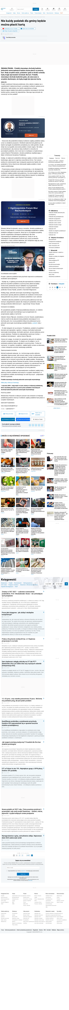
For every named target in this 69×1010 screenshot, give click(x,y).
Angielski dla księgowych (7, 586)
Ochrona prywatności (10, 930)
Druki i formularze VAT (54, 245)
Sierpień (61, 284)
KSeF (61, 13)
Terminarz (54, 284)
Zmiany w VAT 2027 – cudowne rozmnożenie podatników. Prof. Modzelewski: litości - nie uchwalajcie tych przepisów (56, 161)
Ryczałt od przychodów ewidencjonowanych (54, 265)
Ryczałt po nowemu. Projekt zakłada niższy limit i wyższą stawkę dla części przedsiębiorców (57, 192)
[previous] (14, 855)
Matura (13, 921)
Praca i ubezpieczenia (39, 899)
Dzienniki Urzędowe (27, 916)
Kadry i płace (4, 919)
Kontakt (49, 930)
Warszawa (31, 214)
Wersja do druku (9, 413)
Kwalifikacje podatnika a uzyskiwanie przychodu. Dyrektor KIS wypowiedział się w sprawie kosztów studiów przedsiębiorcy (57, 169)
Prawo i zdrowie (26, 905)
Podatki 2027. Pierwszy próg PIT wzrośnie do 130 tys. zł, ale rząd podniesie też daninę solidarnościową (56, 180)
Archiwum (59, 915)
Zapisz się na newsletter (38, 413)
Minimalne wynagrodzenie (51, 915)
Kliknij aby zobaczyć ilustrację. (10, 382)
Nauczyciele (14, 916)
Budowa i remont (60, 900)
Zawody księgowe (5, 902)
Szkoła (13, 915)
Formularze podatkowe (54, 247)
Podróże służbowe (50, 918)
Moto (44, 13)
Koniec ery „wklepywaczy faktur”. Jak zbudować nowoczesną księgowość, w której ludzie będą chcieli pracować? (57, 200)
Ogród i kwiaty (60, 902)
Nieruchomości (50, 13)
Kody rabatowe (60, 916)
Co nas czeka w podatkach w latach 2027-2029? (56, 203)
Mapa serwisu (60, 930)
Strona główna (4, 16)
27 (57, 287)
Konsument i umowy (27, 899)
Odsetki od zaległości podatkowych (57, 230)
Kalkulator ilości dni (53, 232)
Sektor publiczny (25, 13)
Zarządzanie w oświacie (17, 919)
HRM (13, 903)
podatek (34, 323)
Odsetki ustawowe (49, 919)
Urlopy (13, 900)
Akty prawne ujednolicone (28, 921)
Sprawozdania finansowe (51, 905)
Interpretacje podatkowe (54, 276)
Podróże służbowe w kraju (51, 913)
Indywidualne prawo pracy (17, 895)
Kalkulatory (54, 211)
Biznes (18, 13)
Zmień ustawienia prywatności (24, 930)
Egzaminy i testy (15, 918)
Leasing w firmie (37, 902)
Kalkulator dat (52, 234)
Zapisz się (31, 135)
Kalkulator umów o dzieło (55, 222)
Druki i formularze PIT (54, 243)
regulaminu (23, 870)
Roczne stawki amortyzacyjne (56, 268)
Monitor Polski (26, 915)
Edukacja (57, 13)
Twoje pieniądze (38, 13)
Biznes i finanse (37, 895)
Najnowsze (57, 158)
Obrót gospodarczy (27, 583)
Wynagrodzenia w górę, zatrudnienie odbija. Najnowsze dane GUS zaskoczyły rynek (57, 184)
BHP (13, 902)
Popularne (51, 158)
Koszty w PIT (52, 262)
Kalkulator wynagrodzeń (54, 218)
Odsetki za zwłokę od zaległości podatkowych (56, 257)
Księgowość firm (5, 893)
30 (64, 287)
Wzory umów (59, 918)
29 (62, 287)
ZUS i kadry (4, 584)
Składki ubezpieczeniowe (51, 916)
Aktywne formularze (57, 237)
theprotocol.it (59, 921)
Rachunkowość (52, 239)
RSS (45, 930)
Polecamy (50, 453)
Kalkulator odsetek (38, 918)
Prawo (31, 13)
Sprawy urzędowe (27, 900)
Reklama (54, 930)
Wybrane (63, 158)
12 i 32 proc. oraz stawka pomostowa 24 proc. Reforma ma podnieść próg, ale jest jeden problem (57, 165)
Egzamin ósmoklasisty (17, 923)
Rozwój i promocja (5, 918)
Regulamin (35, 930)
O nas (2, 930)
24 (50, 287)
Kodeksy (25, 923)
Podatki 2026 (51, 336)
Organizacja (3, 913)
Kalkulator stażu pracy (39, 919)
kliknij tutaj (30, 880)
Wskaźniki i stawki (50, 911)
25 (52, 287)
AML (47, 907)
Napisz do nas (24, 413)
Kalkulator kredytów (53, 226)
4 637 (28, 855)
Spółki (35, 897)
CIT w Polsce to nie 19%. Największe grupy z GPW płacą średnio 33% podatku (57, 173)
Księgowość (9, 13)
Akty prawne (26, 911)
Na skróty (59, 911)
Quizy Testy (51, 274)
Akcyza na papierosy (54, 272)
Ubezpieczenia (15, 899)
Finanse (58, 899)
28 (59, 287)
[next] (32, 855)
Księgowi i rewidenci (13, 584)
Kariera (41, 930)
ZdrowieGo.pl (60, 913)
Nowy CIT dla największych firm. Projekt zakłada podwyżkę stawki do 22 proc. (57, 188)
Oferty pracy (59, 923)
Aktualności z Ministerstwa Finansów (29, 584)
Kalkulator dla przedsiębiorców (56, 216)
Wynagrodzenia (15, 897)
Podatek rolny (52, 270)
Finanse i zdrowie (38, 903)
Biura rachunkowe (50, 893)
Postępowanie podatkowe (55, 241)
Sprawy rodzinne (26, 895)
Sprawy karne (26, 897)
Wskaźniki (54, 250)
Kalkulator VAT (52, 228)
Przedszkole (14, 913)
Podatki (10, 583)
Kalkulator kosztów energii (55, 224)
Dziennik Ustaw (26, 913)
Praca (24, 902)
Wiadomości (17, 16)
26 (55, 287)
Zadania (3, 916)
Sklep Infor (25, 903)
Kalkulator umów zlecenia (55, 220)
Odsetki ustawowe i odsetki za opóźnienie (56, 253)
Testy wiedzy (15, 924)
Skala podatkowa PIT (54, 260)
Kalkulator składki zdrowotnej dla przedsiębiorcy (57, 213)
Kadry (14, 13)
